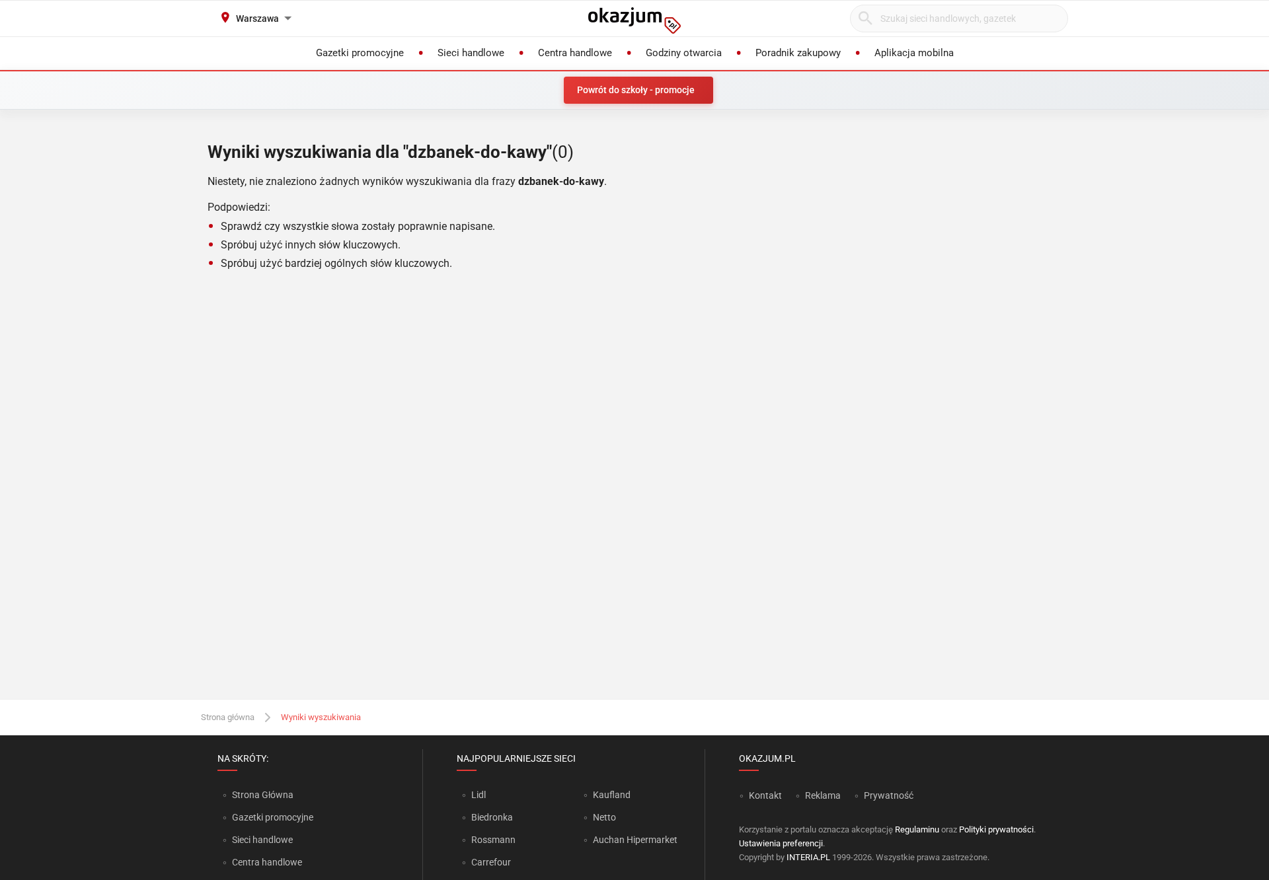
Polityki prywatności (996, 829)
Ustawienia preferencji (781, 843)
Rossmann (493, 839)
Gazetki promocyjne (272, 817)
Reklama (823, 795)
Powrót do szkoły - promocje (636, 90)
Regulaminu (917, 829)
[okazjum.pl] (634, 20)
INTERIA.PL (808, 857)
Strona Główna (262, 794)
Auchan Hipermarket (635, 839)
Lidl (478, 794)
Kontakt (765, 795)
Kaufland (612, 794)
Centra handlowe (267, 862)
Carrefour (491, 862)
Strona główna (227, 717)
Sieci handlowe (262, 839)
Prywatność (888, 795)
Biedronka (492, 817)
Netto (604, 817)
